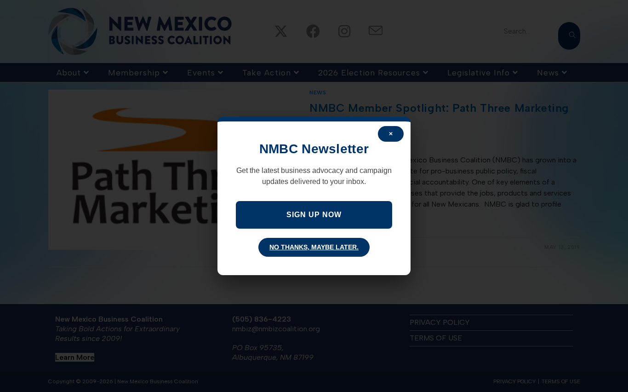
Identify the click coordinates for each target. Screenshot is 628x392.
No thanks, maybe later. (314, 247)
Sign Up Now (314, 215)
